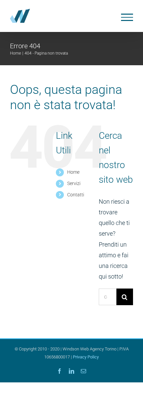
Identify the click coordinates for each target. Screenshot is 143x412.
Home (73, 172)
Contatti (75, 194)
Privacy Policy (86, 356)
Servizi (73, 183)
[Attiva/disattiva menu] (127, 17)
